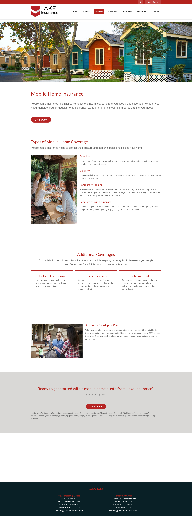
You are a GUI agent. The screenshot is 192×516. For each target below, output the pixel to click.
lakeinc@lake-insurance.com (69, 510)
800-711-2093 (73, 507)
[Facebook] (140, 2)
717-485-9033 (72, 504)
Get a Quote (153, 2)
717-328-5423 (127, 504)
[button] (74, 11)
